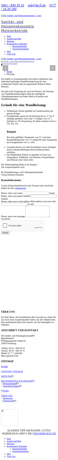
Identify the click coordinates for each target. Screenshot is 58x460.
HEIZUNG (6, 376)
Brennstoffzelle (9, 383)
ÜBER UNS (7, 396)
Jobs (9, 51)
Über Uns (11, 54)
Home (9, 71)
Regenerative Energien (17, 44)
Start (9, 36)
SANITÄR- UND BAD (12, 371)
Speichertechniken (20, 49)
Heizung (10, 41)
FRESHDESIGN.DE (44, 433)
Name (52, 193)
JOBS (5, 391)
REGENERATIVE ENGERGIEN (17, 381)
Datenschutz (20, 188)
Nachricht (5, 219)
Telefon (4, 199)
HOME (4, 366)
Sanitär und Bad (14, 39)
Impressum (8, 398)
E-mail (31, 204)
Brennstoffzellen (19, 46)
